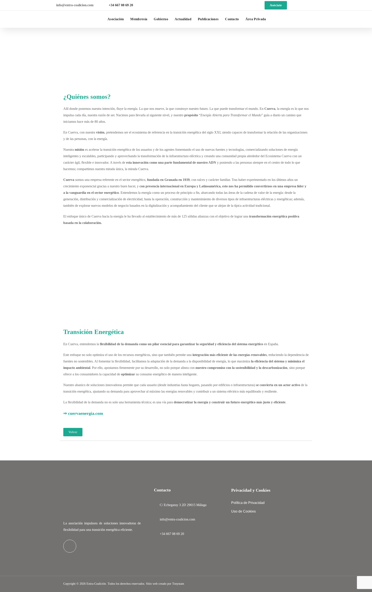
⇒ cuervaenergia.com (83, 413)
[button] (361, 19)
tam (177, 583)
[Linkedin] (69, 546)
